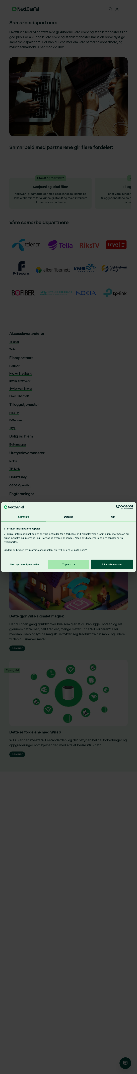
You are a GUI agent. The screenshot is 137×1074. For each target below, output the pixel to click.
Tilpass (66, 564)
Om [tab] (113, 516)
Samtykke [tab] (24, 516)
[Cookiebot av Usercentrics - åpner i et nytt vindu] (118, 507)
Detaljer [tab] (68, 516)
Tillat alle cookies (112, 564)
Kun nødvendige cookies (25, 564)
